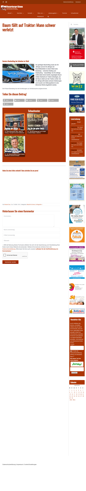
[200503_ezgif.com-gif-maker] (77, 205)
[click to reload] (77, 364)
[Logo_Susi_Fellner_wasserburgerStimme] (77, 266)
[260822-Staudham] (37, 114)
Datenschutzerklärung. (9, 249)
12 (79, 392)
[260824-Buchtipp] (14, 114)
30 (72, 398)
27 (81, 396)
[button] (48, 16)
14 (83, 392)
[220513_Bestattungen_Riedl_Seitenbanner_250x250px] (77, 247)
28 (83, 396)
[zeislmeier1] (77, 309)
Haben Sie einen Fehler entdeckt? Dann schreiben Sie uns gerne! (20, 170)
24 (74, 396)
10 (74, 392)
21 (83, 394)
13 (81, 392)
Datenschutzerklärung (76, 352)
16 (72, 394)
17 (74, 394)
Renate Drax (7, 204)
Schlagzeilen (39, 204)
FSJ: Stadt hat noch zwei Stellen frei (77, 129)
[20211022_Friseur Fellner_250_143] (77, 283)
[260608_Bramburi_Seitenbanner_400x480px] (77, 183)
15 (70, 394)
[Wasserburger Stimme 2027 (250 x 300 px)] (77, 161)
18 (76, 394)
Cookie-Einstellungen (30, 464)
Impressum (20, 464)
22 (70, 396)
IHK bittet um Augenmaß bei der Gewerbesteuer (77, 151)
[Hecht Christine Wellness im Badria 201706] (77, 295)
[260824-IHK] (14, 137)
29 (70, 398)
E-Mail (72, 344)
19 (79, 394)
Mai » (74, 400)
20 (81, 394)
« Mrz (70, 400)
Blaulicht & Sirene (31, 204)
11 (76, 392)
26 (79, 396)
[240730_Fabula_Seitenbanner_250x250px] (77, 228)
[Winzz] (77, 71)
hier (73, 342)
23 (72, 396)
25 (76, 396)
